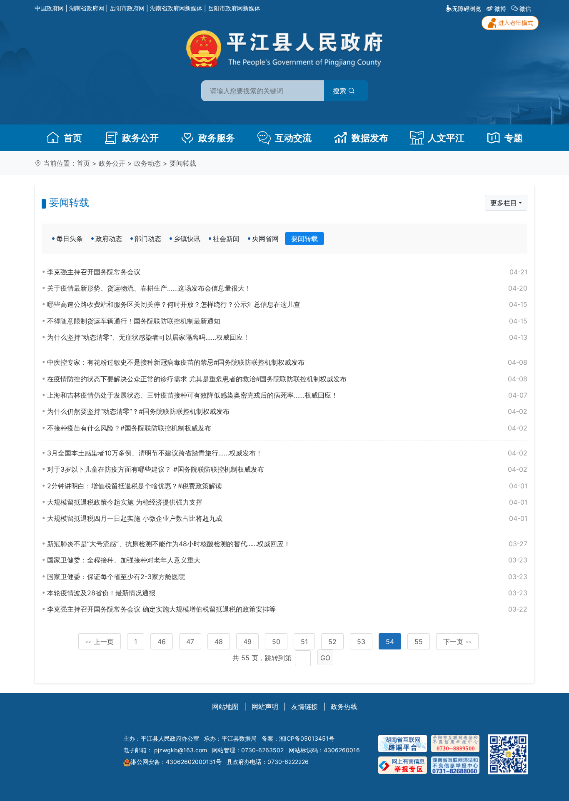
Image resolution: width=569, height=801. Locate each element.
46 (161, 641)
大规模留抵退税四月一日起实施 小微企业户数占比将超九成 (287, 518)
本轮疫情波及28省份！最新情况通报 (287, 593)
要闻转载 (183, 163)
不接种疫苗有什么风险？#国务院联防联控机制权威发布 (287, 428)
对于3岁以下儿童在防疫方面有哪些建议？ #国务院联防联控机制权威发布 (287, 469)
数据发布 (370, 137)
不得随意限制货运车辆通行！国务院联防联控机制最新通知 (287, 321)
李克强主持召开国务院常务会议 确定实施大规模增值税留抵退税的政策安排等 (287, 609)
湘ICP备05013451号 (306, 738)
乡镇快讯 (187, 238)
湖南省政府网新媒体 (176, 8)
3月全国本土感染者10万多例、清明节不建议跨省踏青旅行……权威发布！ (287, 453)
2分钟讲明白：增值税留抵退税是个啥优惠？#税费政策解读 (287, 486)
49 (247, 641)
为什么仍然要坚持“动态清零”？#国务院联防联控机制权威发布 (287, 411)
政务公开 (140, 137)
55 (418, 641)
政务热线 (344, 706)
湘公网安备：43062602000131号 (176, 761)
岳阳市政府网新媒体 (234, 8)
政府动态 (108, 238)
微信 (525, 8)
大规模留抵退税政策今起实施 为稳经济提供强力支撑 (287, 502)
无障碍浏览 (466, 8)
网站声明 (265, 706)
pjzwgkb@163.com (180, 750)
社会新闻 (226, 238)
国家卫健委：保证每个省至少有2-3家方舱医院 (287, 576)
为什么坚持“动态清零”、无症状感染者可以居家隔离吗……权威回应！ (287, 337)
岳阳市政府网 (127, 8)
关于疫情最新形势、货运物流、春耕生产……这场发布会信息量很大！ (287, 288)
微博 (500, 8)
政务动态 (147, 163)
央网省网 (265, 238)
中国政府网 (49, 8)
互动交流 (293, 137)
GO (325, 658)
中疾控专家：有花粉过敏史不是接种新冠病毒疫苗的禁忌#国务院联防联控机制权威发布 (287, 362)
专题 (513, 137)
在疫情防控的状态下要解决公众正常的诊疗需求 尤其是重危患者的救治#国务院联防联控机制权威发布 (287, 379)
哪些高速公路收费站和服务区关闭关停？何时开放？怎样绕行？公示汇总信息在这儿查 (287, 304)
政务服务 (216, 137)
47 (190, 641)
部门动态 (148, 238)
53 (361, 641)
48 (219, 641)
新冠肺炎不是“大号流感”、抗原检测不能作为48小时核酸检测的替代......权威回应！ (287, 544)
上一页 (99, 641)
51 (304, 641)
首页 (73, 137)
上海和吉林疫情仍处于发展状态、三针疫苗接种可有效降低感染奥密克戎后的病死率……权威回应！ (287, 395)
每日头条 (69, 238)
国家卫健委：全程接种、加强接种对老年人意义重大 (287, 560)
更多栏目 (503, 203)
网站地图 (225, 706)
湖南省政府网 (86, 8)
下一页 (457, 641)
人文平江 (446, 137)
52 (332, 641)
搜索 (340, 91)
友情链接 (304, 706)
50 (276, 641)
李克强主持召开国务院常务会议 (287, 272)
